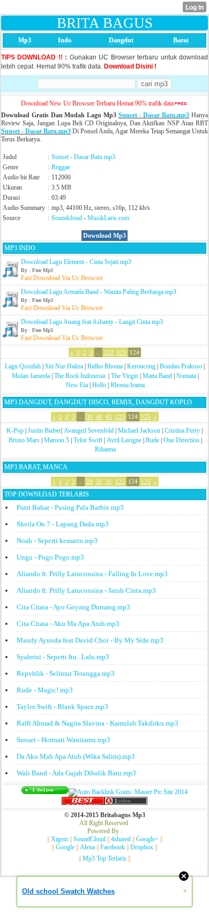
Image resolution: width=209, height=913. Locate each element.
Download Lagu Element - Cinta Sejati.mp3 (76, 262)
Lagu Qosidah (23, 366)
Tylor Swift (87, 440)
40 (99, 416)
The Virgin (124, 376)
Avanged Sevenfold (89, 430)
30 (99, 481)
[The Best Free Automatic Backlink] (83, 802)
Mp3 (24, 40)
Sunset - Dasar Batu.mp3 (153, 115)
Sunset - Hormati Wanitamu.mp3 (63, 740)
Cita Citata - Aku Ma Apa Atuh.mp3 (68, 624)
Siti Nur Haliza (64, 366)
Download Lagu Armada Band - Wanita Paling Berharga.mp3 (98, 292)
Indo (64, 40)
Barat (181, 40)
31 (109, 481)
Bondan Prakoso (181, 366)
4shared (121, 839)
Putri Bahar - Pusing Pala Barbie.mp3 (70, 507)
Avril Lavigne (124, 440)
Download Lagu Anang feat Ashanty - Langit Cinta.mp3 (92, 322)
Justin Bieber (44, 430)
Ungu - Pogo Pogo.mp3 (50, 557)
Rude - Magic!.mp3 (45, 690)
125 (146, 416)
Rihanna (105, 449)
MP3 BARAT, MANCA (36, 467)
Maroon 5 (56, 440)
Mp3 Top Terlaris (104, 858)
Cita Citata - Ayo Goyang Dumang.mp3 (73, 607)
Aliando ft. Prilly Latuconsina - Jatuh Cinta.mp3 (86, 590)
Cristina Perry (182, 430)
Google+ (147, 839)
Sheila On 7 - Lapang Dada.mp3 (63, 524)
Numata (186, 376)
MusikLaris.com (108, 218)
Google (65, 847)
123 (121, 352)
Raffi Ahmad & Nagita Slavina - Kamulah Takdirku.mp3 (97, 723)
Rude (152, 440)
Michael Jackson (139, 430)
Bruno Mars (24, 440)
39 (89, 416)
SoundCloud (89, 839)
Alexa (87, 847)
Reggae (60, 167)
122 (109, 352)
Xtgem (59, 839)
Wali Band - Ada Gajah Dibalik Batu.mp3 (76, 773)
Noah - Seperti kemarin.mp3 (57, 541)
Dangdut (121, 40)
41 (109, 416)
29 (89, 481)
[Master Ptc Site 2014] (128, 792)
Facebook (112, 847)
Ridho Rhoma (105, 366)
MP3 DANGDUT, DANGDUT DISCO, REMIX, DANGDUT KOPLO (98, 402)
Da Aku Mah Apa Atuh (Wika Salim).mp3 (76, 756)
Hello (99, 385)
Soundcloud (66, 218)
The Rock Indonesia (80, 376)
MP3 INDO (19, 248)
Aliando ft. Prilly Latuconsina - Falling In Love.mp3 (92, 574)
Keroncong (141, 366)
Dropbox (141, 847)
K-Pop (15, 430)
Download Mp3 (104, 235)
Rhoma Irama (127, 385)
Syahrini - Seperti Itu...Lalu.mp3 (63, 657)
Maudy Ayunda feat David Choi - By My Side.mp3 (90, 640)
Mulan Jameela (31, 376)
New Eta (77, 385)
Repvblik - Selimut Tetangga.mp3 (66, 673)
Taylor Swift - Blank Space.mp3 (62, 707)
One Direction (181, 440)
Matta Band (157, 376)
